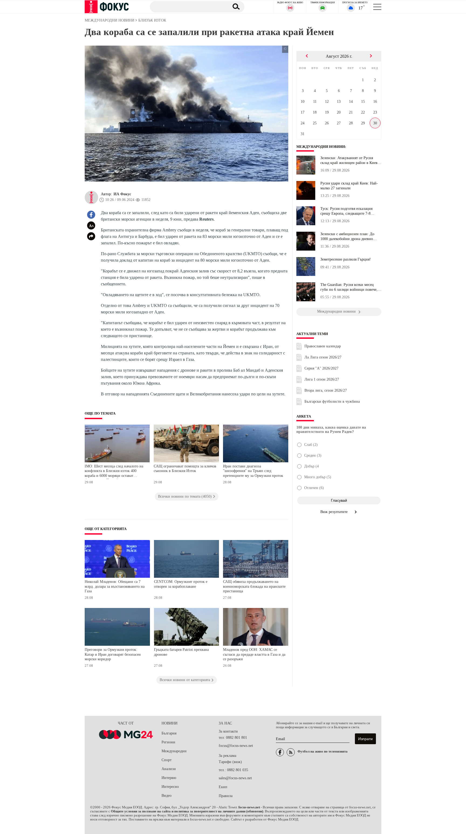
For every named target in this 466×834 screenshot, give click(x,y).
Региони (168, 742)
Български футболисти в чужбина (332, 401)
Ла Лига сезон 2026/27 (322, 357)
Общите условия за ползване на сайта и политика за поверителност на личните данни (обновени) (187, 811)
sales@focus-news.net (235, 778)
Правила (225, 796)
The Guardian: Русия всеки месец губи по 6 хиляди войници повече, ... (349, 287)
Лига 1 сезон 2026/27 (321, 379)
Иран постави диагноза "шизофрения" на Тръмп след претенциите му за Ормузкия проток (253, 471)
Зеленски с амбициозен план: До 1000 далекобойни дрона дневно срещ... (347, 236)
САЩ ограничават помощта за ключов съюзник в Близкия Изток (185, 468)
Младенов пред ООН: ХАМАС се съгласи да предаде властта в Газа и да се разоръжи (254, 654)
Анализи (169, 769)
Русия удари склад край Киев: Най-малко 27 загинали (349, 185)
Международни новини (320, 147)
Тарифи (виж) (230, 762)
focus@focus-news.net (236, 746)
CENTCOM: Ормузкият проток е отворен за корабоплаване (180, 584)
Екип (223, 787)
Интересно (170, 787)
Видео (167, 796)
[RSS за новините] (291, 752)
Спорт (167, 760)
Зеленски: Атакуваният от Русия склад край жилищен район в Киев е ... (350, 160)
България (169, 733)
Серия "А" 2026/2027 (321, 368)
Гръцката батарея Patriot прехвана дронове (181, 652)
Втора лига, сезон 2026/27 (325, 390)
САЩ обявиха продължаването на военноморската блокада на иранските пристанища (254, 586)
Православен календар (322, 346)
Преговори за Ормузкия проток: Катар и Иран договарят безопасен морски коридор (113, 654)
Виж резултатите (334, 512)
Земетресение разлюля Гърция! (345, 259)
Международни (174, 751)
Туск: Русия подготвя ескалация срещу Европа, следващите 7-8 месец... (346, 211)
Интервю (169, 778)
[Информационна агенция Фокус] (280, 752)
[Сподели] (91, 236)
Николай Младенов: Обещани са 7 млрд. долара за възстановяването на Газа (115, 586)
